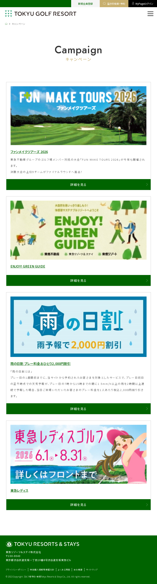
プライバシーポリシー (16, 569)
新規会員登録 (85, 3)
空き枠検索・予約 (116, 3)
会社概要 (78, 569)
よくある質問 (64, 569)
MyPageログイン (144, 3)
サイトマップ (92, 569)
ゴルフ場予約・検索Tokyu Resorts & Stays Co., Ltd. (48, 576)
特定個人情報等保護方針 (42, 569)
